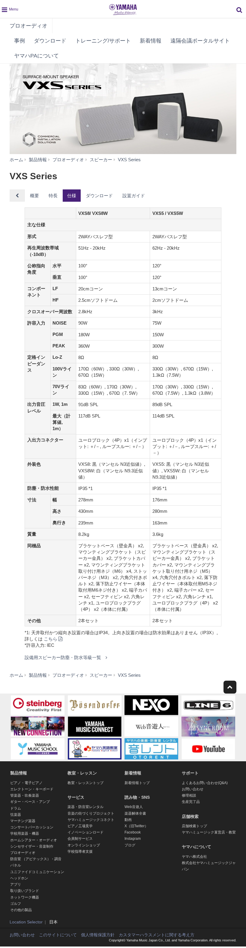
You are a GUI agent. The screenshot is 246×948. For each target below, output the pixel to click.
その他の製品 (21, 910)
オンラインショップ (84, 845)
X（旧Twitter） (136, 826)
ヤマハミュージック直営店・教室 (209, 832)
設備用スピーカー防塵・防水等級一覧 (63, 657)
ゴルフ (15, 904)
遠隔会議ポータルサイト (200, 41)
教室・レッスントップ (86, 783)
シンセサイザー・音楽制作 (31, 846)
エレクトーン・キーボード (31, 789)
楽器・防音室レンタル (86, 807)
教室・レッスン (82, 773)
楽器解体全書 (135, 813)
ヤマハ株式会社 (194, 856)
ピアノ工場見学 (80, 826)
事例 (19, 41)
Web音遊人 (133, 807)
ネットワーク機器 (24, 897)
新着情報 (150, 41)
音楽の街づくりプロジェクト (91, 813)
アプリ (15, 884)
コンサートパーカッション (31, 827)
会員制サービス (80, 839)
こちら (50, 638)
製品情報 (18, 773)
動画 (128, 820)
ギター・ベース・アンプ (30, 802)
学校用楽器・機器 (24, 833)
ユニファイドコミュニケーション (37, 872)
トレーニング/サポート (103, 41)
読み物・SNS (137, 797)
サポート (190, 773)
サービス (76, 797)
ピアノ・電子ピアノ (26, 783)
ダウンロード (50, 41)
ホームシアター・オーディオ (33, 840)
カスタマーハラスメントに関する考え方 (156, 934)
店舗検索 (190, 816)
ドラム (15, 808)
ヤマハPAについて (36, 56)
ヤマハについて (196, 846)
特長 (53, 195)
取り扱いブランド (24, 891)
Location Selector (26, 922)
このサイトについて (58, 934)
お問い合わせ (192, 789)
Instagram (132, 839)
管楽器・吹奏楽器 (24, 795)
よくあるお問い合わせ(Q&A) (205, 783)
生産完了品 (191, 802)
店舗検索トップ (194, 826)
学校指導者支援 (80, 851)
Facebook (132, 832)
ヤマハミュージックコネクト (91, 820)
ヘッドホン (19, 878)
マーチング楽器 (22, 821)
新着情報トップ (137, 783)
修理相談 (189, 795)
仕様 (71, 195)
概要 (34, 195)
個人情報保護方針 (98, 934)
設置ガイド (133, 195)
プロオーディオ (28, 26)
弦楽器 (15, 815)
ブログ (129, 845)
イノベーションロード (86, 832)
